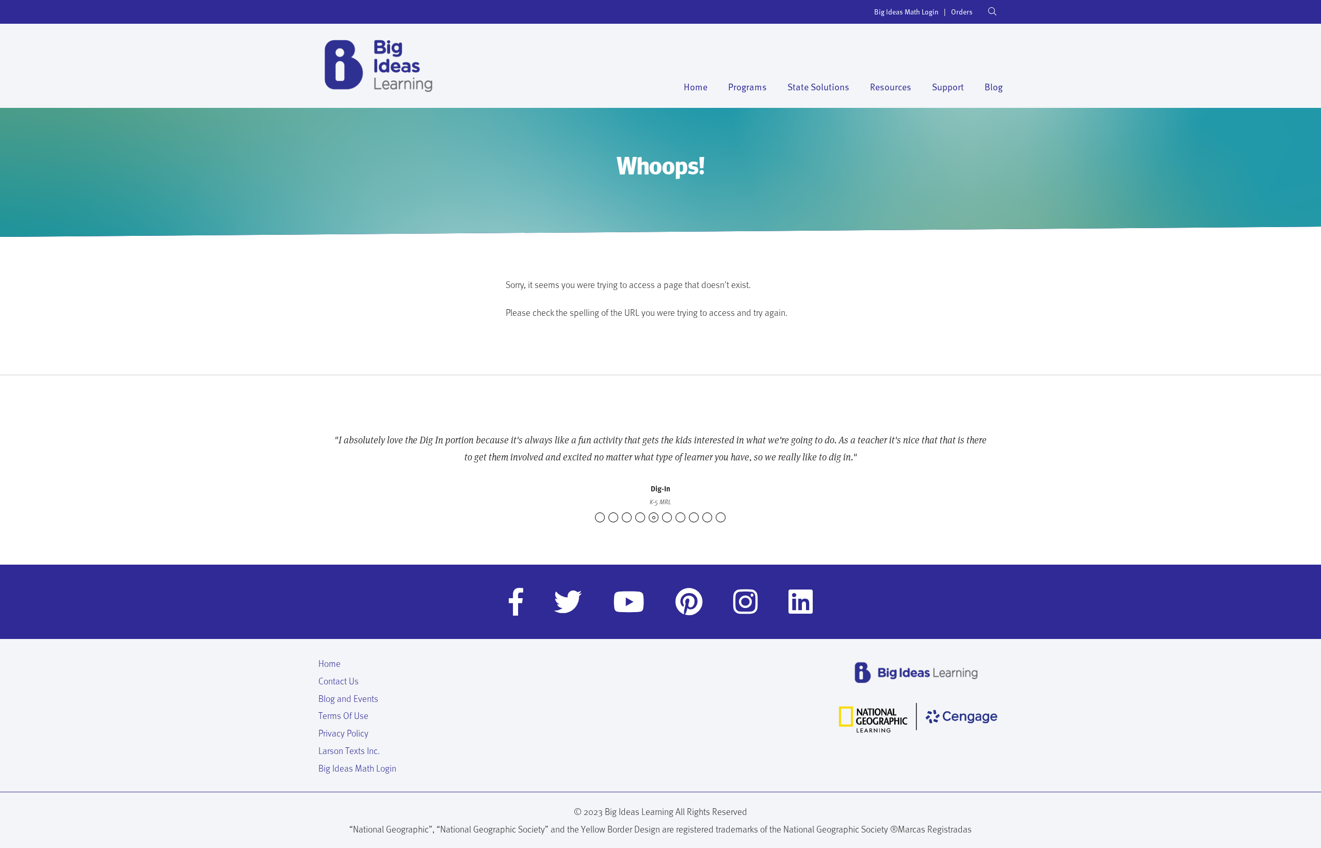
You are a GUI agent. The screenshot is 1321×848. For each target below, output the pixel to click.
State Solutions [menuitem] (818, 86)
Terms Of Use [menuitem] (343, 715)
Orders (962, 11)
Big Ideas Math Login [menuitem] (357, 768)
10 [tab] (721, 518)
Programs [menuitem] (747, 86)
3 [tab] (627, 518)
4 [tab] (640, 518)
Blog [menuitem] (994, 86)
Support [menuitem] (948, 86)
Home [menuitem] (695, 86)
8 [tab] (694, 518)
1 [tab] (600, 518)
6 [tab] (667, 518)
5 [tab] (654, 518)
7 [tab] (680, 518)
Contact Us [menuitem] (338, 680)
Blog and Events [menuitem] (348, 698)
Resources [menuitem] (890, 86)
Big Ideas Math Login (906, 11)
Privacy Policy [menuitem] (343, 733)
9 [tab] (707, 518)
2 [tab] (613, 518)
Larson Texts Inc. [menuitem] (349, 750)
